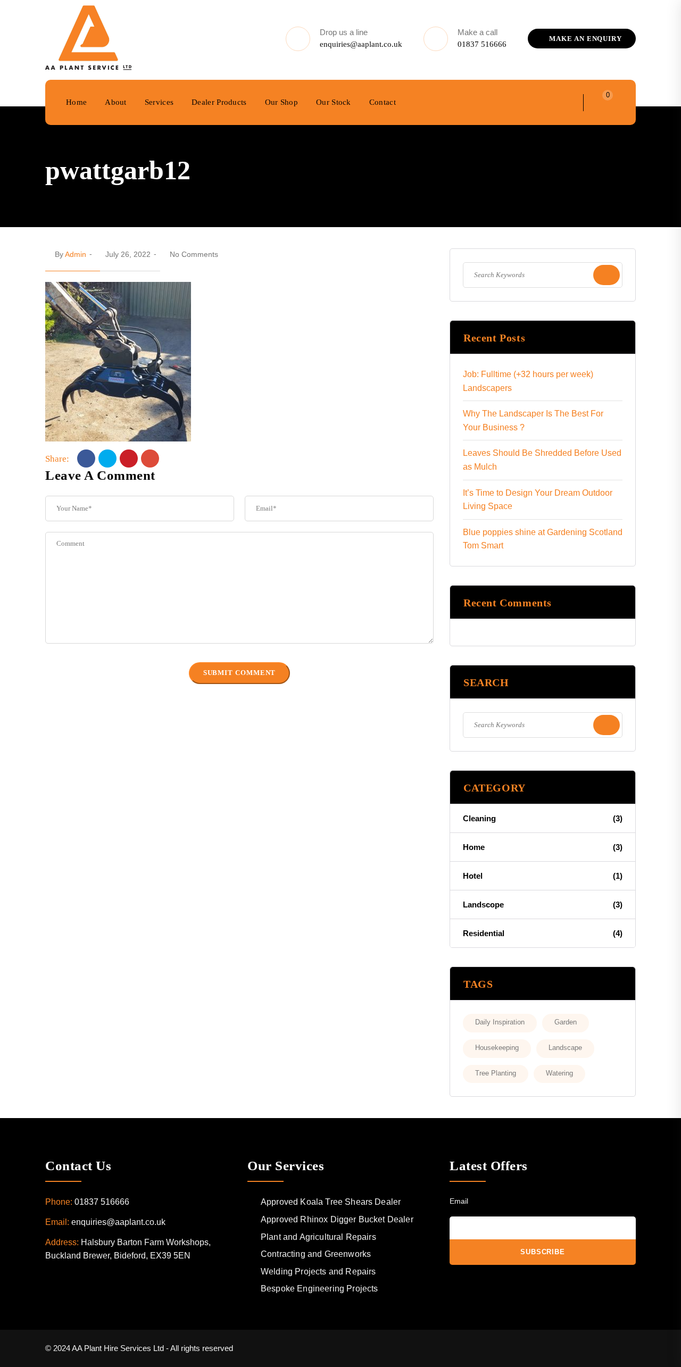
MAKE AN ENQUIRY (584, 39)
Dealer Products (219, 102)
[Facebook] (86, 458)
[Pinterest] (129, 458)
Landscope (542, 904)
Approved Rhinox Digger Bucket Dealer (337, 1219)
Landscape (565, 1048)
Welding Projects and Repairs (318, 1271)
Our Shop (281, 102)
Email (459, 1201)
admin (75, 254)
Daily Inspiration (500, 1022)
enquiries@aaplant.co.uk (361, 44)
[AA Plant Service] (88, 38)
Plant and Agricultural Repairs (318, 1236)
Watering (559, 1073)
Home (76, 102)
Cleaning (542, 818)
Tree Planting (495, 1073)
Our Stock (333, 102)
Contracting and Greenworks (316, 1253)
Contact (382, 102)
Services (159, 102)
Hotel (542, 875)
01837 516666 (482, 44)
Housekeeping (497, 1048)
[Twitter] (107, 458)
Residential (542, 933)
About (116, 102)
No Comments (194, 254)
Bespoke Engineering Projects (319, 1288)
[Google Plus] (150, 458)
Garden (565, 1022)
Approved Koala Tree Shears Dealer (331, 1201)
